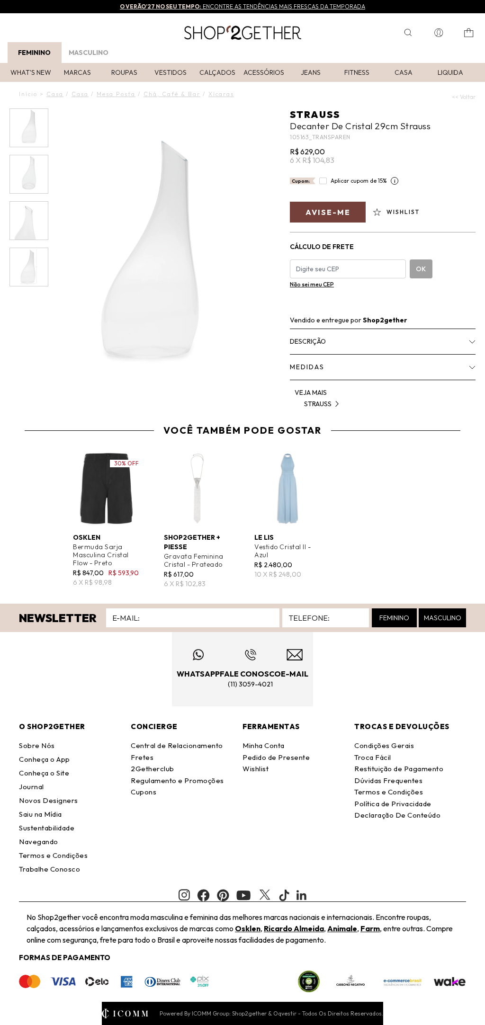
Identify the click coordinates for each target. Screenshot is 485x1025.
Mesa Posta (116, 94)
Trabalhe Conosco (49, 869)
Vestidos (170, 72)
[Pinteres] (223, 895)
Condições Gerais (384, 745)
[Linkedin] (301, 895)
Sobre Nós (37, 745)
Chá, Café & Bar (172, 94)
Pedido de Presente (276, 757)
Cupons (143, 791)
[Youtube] (243, 895)
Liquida (450, 72)
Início (28, 94)
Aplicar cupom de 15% (359, 180)
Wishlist (255, 768)
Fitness (356, 72)
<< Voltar (464, 96)
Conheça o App (44, 759)
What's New (30, 72)
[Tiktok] (284, 895)
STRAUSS (315, 114)
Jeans (311, 72)
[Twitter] (265, 895)
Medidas (307, 367)
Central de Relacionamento (177, 745)
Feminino (34, 52)
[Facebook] (203, 895)
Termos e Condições (53, 855)
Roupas (124, 72)
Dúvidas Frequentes (388, 780)
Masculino (88, 52)
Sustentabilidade (46, 827)
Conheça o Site (44, 772)
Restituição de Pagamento (398, 768)
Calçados (217, 72)
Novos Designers (48, 800)
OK (421, 269)
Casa (404, 72)
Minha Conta (263, 745)
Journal (31, 786)
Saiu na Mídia (40, 814)
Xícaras (221, 94)
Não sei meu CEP (312, 284)
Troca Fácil (372, 757)
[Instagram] (184, 895)
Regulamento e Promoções (177, 780)
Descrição (308, 341)
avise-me (327, 212)
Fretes (142, 757)
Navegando (38, 841)
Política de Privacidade (392, 803)
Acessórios (263, 72)
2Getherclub (152, 768)
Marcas (77, 72)
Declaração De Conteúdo (397, 815)
